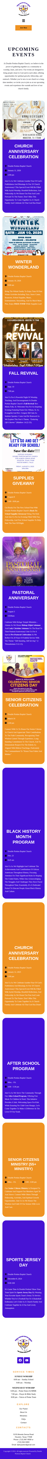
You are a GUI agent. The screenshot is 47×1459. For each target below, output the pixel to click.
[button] (23, 21)
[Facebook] (20, 1360)
